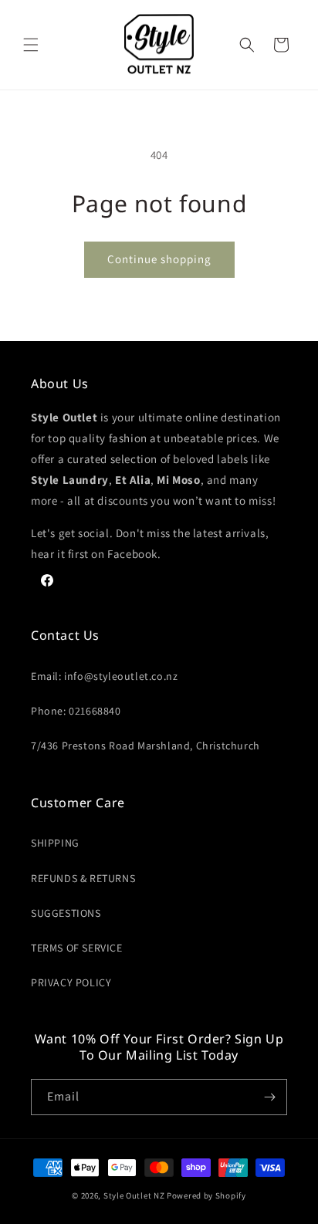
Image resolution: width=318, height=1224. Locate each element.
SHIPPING (55, 843)
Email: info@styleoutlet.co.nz (104, 676)
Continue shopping (159, 259)
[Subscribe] (269, 1097)
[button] (31, 45)
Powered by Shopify (206, 1195)
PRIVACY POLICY (71, 982)
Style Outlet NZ (134, 1195)
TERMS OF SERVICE (77, 948)
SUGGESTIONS (66, 913)
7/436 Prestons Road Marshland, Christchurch (145, 745)
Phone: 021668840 (76, 711)
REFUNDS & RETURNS (83, 878)
